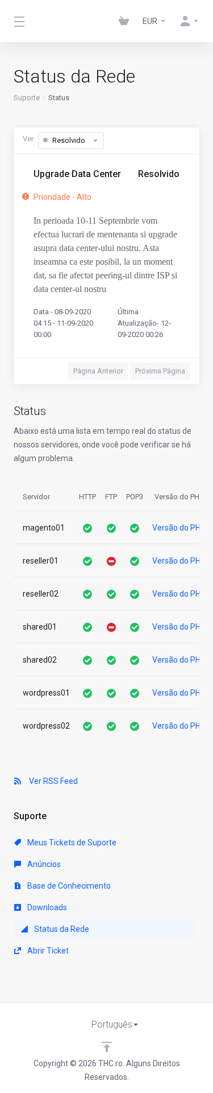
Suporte (27, 97)
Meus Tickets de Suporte (71, 842)
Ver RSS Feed (52, 781)
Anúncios (43, 864)
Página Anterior (98, 371)
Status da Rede (60, 929)
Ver (28, 138)
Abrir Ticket (47, 950)
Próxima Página (160, 371)
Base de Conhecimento (68, 885)
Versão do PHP (179, 527)
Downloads (46, 907)
